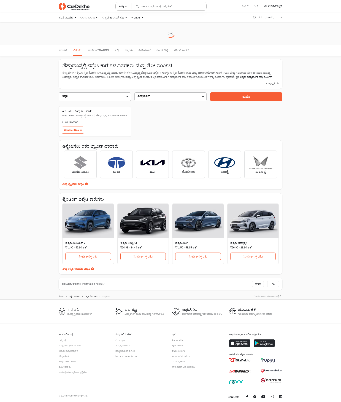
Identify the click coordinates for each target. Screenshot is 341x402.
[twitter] (254, 397)
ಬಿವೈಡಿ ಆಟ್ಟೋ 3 (128, 242)
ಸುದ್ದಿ (117, 50)
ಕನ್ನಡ (244, 5)
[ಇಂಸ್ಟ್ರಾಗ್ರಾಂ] (272, 397)
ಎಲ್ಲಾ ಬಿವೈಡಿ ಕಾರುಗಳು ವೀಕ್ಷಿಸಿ (76, 268)
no (273, 283)
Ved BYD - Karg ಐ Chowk (77, 110)
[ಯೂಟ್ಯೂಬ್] (263, 397)
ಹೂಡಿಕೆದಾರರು (65, 367)
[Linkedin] (280, 397)
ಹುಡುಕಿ (246, 96)
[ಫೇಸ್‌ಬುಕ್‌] (247, 397)
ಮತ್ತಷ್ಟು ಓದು (272, 83)
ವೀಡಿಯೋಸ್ (145, 50)
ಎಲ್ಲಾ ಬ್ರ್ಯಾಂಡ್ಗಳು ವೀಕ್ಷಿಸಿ (73, 184)
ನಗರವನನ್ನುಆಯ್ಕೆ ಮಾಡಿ (268, 17)
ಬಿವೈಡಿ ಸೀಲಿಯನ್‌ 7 (75, 242)
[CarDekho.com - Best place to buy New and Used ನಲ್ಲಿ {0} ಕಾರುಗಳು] (74, 6)
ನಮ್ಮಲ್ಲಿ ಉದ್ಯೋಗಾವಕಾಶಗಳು (70, 345)
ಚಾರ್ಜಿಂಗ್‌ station (98, 50)
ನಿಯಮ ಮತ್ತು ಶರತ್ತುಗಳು (69, 351)
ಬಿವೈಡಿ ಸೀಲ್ (181, 242)
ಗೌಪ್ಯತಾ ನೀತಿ (64, 356)
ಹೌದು (258, 283)
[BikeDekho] (239, 360)
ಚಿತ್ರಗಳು (129, 50)
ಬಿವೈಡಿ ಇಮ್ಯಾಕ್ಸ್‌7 (238, 242)
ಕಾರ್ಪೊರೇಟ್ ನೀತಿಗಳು (68, 361)
